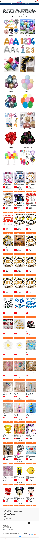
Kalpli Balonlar (11, 147)
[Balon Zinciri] (27, 64)
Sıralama (21, 170)
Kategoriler (25, 523)
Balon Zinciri (28, 72)
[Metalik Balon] (11, 101)
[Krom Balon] (11, 82)
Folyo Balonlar (11, 35)
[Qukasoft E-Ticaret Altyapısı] (19, 536)
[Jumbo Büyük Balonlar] (27, 120)
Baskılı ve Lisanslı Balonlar (27, 147)
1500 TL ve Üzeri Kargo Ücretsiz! (20, 3)
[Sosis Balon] (11, 120)
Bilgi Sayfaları (17, 523)
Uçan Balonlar (27, 35)
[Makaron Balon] (27, 82)
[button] (36, 1)
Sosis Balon (11, 128)
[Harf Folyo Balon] (11, 45)
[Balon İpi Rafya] (11, 64)
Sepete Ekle (8, 191)
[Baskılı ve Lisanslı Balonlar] (27, 138)
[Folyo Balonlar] (11, 26)
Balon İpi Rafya (11, 72)
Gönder (12, 529)
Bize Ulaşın (33, 523)
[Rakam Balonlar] (27, 45)
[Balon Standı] (11, 157)
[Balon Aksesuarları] (27, 157)
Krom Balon (11, 91)
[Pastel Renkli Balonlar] (27, 101)
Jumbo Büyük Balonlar (27, 128)
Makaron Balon (27, 91)
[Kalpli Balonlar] (11, 138)
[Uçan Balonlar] (27, 26)
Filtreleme (17, 170)
